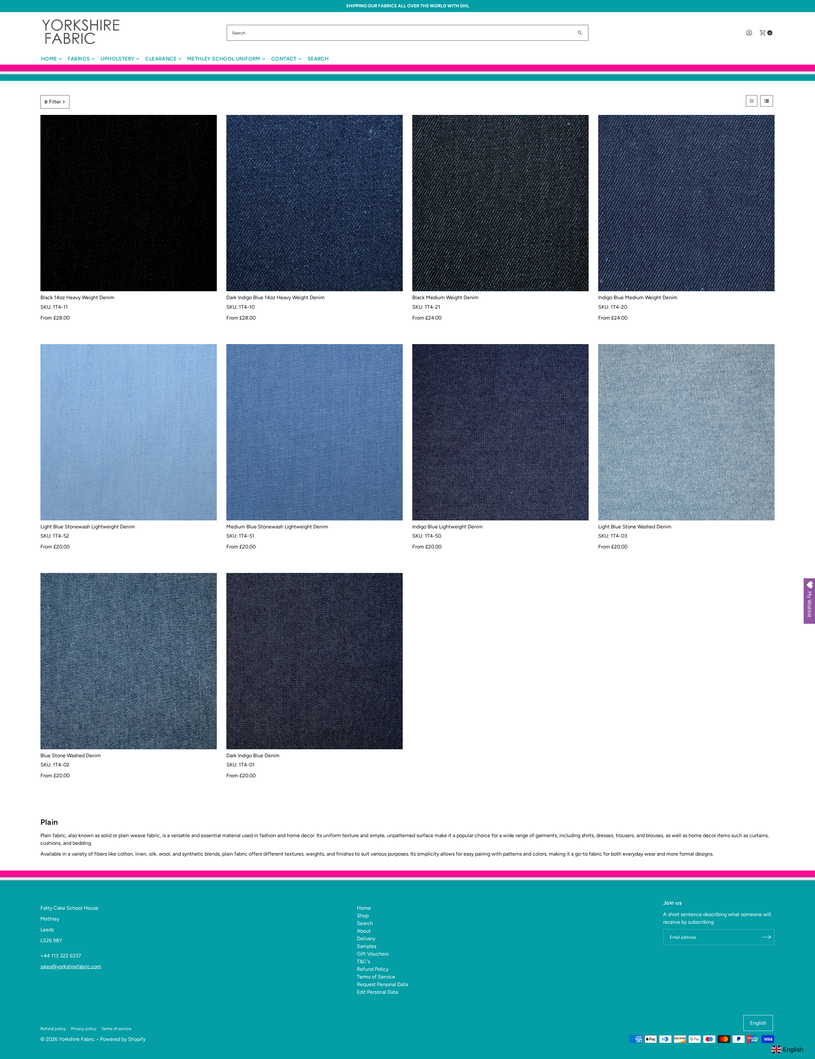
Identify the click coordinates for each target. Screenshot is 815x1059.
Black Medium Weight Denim (445, 297)
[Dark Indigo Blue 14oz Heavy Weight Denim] (314, 203)
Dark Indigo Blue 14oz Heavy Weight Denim (275, 297)
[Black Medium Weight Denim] (500, 203)
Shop (363, 916)
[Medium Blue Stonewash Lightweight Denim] (314, 432)
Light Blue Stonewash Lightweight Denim (87, 527)
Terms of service (116, 1028)
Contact (284, 59)
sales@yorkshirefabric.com (70, 967)
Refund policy (53, 1028)
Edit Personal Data (377, 992)
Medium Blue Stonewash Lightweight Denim (277, 527)
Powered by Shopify (122, 1039)
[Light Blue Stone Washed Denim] (686, 432)
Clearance (160, 59)
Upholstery (117, 59)
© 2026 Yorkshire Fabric (67, 1039)
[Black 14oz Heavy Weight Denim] (128, 203)
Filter (55, 102)
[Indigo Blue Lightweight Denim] (500, 432)
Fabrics (79, 59)
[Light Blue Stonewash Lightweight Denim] (128, 432)
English (758, 1023)
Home (49, 59)
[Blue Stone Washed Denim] (128, 661)
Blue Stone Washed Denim (70, 755)
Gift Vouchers (372, 954)
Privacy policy (83, 1028)
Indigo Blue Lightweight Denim (447, 527)
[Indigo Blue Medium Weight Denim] (686, 203)
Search (318, 59)
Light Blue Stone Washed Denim (634, 527)
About (364, 931)
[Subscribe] (767, 937)
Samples (366, 946)
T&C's (363, 961)
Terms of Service (376, 977)
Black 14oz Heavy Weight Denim (77, 297)
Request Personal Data (382, 984)
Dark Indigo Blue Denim (253, 755)
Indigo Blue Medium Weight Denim (637, 297)
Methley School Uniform (223, 59)
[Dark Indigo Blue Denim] (314, 661)
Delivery (366, 938)
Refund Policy (372, 969)
